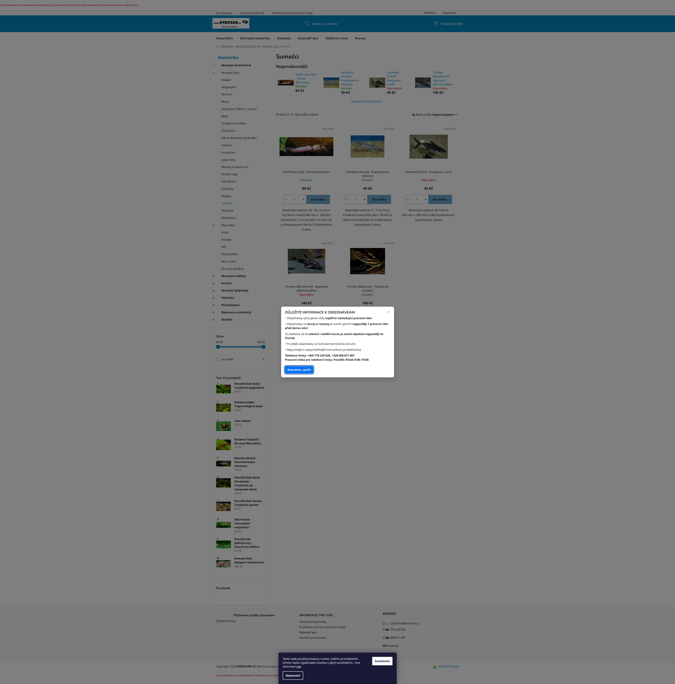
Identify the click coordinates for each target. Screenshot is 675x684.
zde (298, 666)
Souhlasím (382, 661)
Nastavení (293, 675)
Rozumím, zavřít (299, 370)
